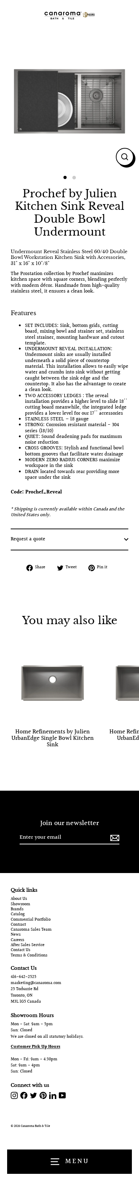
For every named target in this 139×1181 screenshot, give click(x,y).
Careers (17, 940)
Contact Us (20, 950)
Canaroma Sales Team (31, 929)
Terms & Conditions (29, 955)
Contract (18, 924)
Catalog (18, 914)
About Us (19, 899)
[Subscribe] (113, 837)
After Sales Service (28, 945)
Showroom (20, 904)
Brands (17, 909)
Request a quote (28, 539)
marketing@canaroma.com (36, 983)
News (16, 934)
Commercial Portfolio (31, 919)
